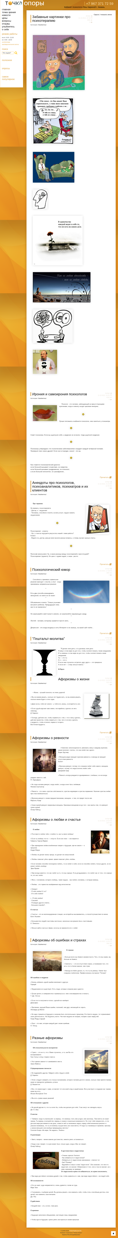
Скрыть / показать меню (103, 14)
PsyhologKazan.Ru (75, 1231)
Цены (4, 18)
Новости (6, 15)
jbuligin (88, 16)
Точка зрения (9, 12)
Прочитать (104, 477)
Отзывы (6, 23)
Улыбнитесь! (42, 25)
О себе (5, 29)
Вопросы (6, 21)
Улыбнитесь (8, 26)
